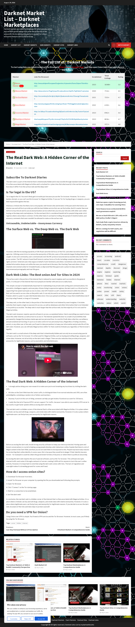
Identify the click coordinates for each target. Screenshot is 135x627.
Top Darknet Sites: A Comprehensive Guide (112, 189)
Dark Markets (45, 45)
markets (122, 284)
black (99, 260)
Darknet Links (72, 45)
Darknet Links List (71, 625)
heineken (100, 280)
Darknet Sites (59, 45)
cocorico (116, 260)
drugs (125, 268)
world (123, 303)
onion (117, 287)
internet (25, 523)
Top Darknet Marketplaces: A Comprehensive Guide (76, 552)
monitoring (108, 287)
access (99, 256)
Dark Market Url (48, 552)
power (106, 291)
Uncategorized (11, 152)
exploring (116, 272)
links (106, 284)
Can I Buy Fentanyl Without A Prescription (22, 528)
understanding (111, 299)
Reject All (27, 619)
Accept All (41, 619)
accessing (108, 256)
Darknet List (16, 45)
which (116, 303)
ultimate (100, 299)
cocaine (107, 260)
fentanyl (109, 276)
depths (108, 268)
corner (13, 523)
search (99, 295)
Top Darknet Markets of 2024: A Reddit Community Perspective (19, 552)
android (118, 256)
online (99, 291)
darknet (100, 268)
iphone (99, 284)
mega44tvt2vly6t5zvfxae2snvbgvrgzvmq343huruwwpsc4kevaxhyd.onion (61, 124)
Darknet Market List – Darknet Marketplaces (24, 18)
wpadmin (10, 168)
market (114, 284)
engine (99, 272)
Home (6, 45)
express (100, 276)
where (109, 303)
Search (99, 152)
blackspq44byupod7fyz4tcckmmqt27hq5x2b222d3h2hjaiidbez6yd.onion (61, 119)
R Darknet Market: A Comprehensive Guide (74, 528)
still (112, 295)
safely (121, 291)
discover (117, 268)
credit (113, 264)
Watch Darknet (123, 45)
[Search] (109, 45)
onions (124, 287)
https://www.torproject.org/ (71, 67)
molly (99, 287)
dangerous (122, 264)
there (119, 295)
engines (107, 272)
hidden (19, 523)
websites (100, 303)
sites (106, 295)
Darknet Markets (30, 45)
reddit (114, 291)
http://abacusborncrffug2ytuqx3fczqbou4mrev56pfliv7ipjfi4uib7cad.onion (61, 91)
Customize (13, 619)
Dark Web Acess (102, 193)
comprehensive (102, 264)
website (122, 299)
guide (117, 276)
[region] (27, 612)
